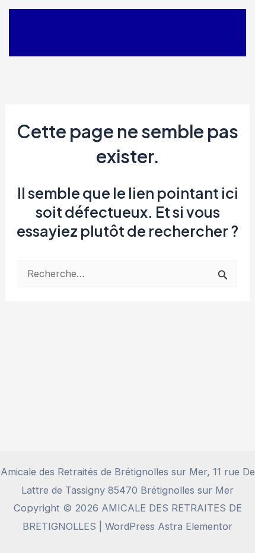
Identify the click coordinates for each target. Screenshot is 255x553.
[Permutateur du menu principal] (221, 33)
